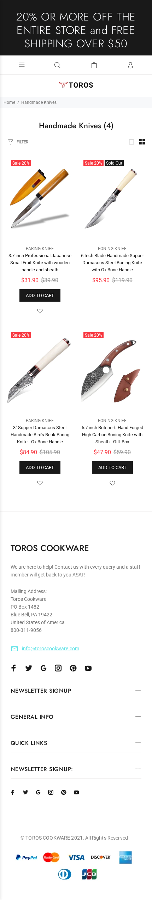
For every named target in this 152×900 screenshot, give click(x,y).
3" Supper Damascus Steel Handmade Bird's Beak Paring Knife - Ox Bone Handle (40, 434)
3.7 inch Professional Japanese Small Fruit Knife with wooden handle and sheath (39, 262)
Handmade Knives (39, 102)
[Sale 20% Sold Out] (112, 198)
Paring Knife (40, 248)
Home (9, 102)
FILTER (22, 141)
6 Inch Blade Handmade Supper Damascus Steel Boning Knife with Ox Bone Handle (112, 262)
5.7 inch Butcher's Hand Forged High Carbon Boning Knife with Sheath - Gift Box (112, 434)
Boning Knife (112, 248)
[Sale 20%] (39, 198)
